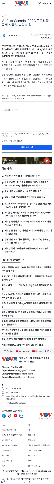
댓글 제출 (25, 147)
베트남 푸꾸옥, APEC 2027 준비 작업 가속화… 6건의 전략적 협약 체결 (26, 269)
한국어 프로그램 (34, 466)
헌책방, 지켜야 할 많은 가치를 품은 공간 (22, 176)
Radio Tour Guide (9, 445)
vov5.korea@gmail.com (16, 403)
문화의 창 (31, 440)
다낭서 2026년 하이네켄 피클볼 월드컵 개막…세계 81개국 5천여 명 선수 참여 (26, 296)
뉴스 (4, 16)
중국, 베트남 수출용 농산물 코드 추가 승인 (23, 191)
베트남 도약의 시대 (9, 430)
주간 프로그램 (7, 461)
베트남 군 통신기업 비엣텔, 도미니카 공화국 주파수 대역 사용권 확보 (28, 232)
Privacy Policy (40, 134)
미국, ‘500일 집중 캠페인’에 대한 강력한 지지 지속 (24, 339)
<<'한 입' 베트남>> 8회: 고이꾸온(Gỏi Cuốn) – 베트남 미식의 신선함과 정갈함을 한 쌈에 (28, 214)
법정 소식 (5, 455)
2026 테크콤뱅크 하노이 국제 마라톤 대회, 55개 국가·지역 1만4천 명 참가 (27, 332)
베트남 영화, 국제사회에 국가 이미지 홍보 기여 (25, 197)
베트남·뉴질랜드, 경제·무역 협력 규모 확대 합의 (22, 345)
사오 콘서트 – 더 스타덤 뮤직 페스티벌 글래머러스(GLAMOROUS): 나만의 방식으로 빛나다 (26, 184)
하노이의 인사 (7, 440)
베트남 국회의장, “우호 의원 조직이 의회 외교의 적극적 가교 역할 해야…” (28, 223)
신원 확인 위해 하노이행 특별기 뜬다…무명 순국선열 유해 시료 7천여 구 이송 (27, 241)
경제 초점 (31, 435)
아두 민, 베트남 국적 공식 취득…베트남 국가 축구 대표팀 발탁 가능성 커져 (26, 323)
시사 (29, 430)
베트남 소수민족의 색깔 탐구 (39, 445)
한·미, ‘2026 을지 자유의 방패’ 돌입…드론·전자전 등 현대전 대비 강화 (27, 278)
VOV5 (4, 466)
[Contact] (3, 480)
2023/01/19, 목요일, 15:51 (41, 35)
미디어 (30, 425)
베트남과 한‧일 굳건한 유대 (12, 435)
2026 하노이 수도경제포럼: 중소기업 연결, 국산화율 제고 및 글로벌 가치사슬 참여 (28, 205)
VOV (30, 461)
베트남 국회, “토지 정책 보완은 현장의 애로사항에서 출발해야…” (27, 250)
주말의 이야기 (7, 450)
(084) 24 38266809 (14, 388)
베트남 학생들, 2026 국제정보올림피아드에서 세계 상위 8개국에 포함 (26, 314)
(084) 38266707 (13, 392)
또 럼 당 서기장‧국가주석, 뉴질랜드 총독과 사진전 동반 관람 (27, 305)
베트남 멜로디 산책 (35, 450)
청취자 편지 (32, 455)
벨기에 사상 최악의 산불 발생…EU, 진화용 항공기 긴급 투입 (27, 287)
